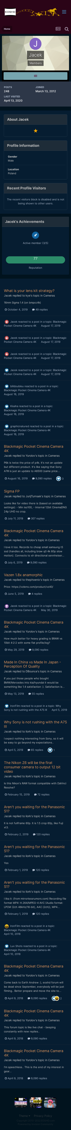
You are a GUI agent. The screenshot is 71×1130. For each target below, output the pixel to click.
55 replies (37, 693)
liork (28, 731)
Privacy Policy (43, 1115)
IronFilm (15, 705)
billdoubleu (17, 386)
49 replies (41, 309)
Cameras (49, 295)
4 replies (36, 593)
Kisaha (14, 406)
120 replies (43, 834)
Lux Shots (16, 946)
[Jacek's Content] (35, 76)
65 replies (36, 749)
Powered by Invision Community (35, 1124)
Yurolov (30, 455)
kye (28, 295)
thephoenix (33, 579)
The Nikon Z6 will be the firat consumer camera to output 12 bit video (32, 767)
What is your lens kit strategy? (29, 291)
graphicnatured (19, 426)
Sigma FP (12, 491)
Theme (24, 1115)
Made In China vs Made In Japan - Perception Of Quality (32, 664)
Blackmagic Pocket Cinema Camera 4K (27, 390)
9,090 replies (43, 478)
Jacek (8, 295)
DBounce (31, 671)
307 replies (37, 518)
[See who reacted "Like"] (58, 478)
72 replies (43, 794)
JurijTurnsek (33, 496)
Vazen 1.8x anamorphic (23, 575)
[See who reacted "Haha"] (56, 998)
